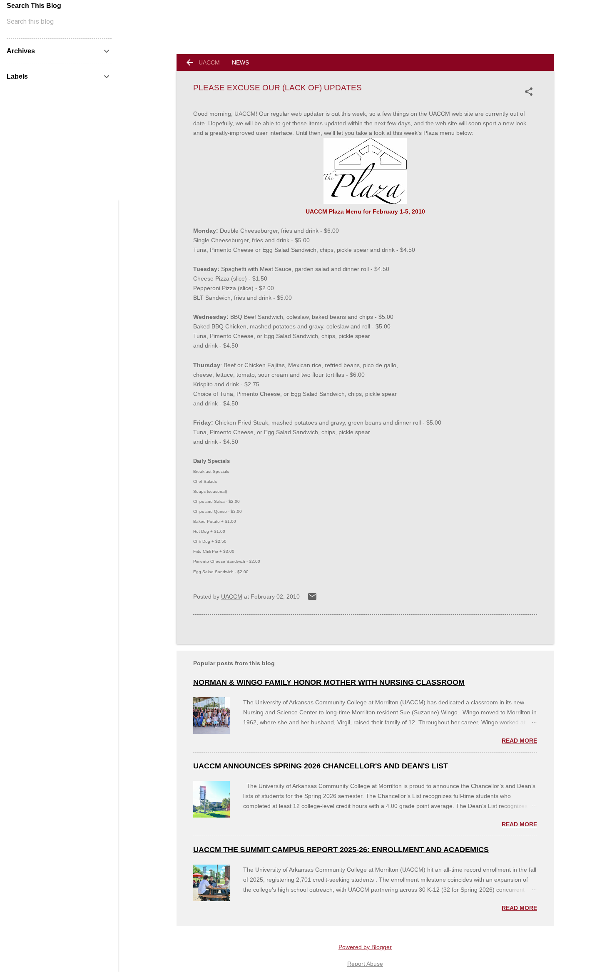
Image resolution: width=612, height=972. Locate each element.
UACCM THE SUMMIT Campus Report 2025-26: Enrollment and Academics (341, 849)
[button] (530, 91)
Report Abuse (365, 963)
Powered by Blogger (365, 947)
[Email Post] (312, 599)
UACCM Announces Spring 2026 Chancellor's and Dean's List (320, 766)
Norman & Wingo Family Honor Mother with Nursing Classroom (329, 682)
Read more (519, 740)
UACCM (209, 62)
